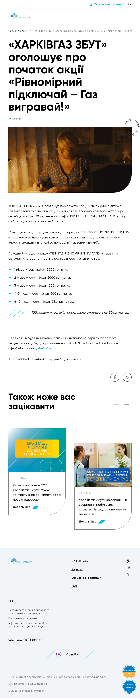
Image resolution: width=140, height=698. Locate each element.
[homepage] (21, 16)
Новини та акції (18, 31)
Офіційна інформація (86, 577)
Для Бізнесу (79, 561)
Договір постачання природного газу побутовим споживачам (28, 611)
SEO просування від (27, 684)
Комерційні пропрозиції (22, 618)
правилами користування (83, 677)
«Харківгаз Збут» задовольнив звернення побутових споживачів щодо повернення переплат (103, 507)
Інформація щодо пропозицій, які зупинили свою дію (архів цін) (28, 625)
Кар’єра (77, 569)
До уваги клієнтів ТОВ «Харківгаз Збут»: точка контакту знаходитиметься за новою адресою (37, 492)
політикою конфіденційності (46, 677)
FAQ (74, 586)
